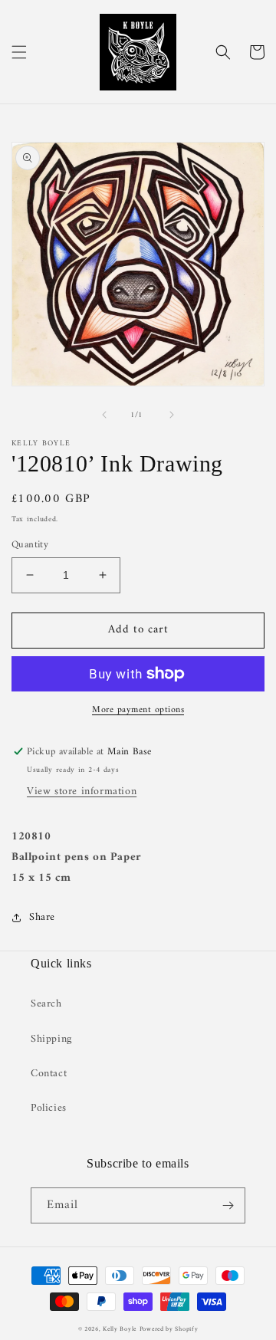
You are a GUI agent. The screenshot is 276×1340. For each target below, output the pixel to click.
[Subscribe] (228, 1205)
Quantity (30, 545)
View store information (81, 791)
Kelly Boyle (119, 1329)
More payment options (138, 711)
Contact (49, 1073)
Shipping (51, 1039)
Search (46, 1003)
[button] (19, 52)
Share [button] (42, 917)
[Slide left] (104, 415)
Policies (49, 1108)
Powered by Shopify (169, 1329)
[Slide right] (172, 415)
